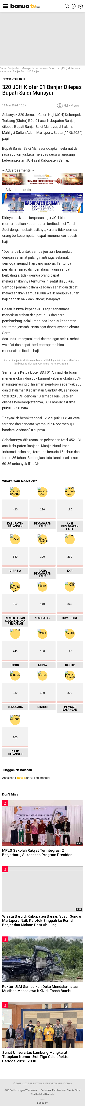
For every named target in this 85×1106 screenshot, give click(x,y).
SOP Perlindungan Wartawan (21, 1090)
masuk (21, 777)
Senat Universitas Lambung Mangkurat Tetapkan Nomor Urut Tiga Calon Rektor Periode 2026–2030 (36, 1056)
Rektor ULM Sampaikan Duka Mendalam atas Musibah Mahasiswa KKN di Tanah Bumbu (40, 988)
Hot (5, 803)
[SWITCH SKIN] (73, 6)
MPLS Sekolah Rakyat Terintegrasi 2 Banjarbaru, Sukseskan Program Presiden (37, 852)
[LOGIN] (80, 6)
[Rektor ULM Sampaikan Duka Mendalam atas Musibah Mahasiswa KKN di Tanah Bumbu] (42, 959)
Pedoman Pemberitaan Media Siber (61, 1090)
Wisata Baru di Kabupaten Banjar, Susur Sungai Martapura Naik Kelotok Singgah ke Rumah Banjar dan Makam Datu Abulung (41, 920)
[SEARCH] (67, 6)
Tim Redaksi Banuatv (42, 1094)
